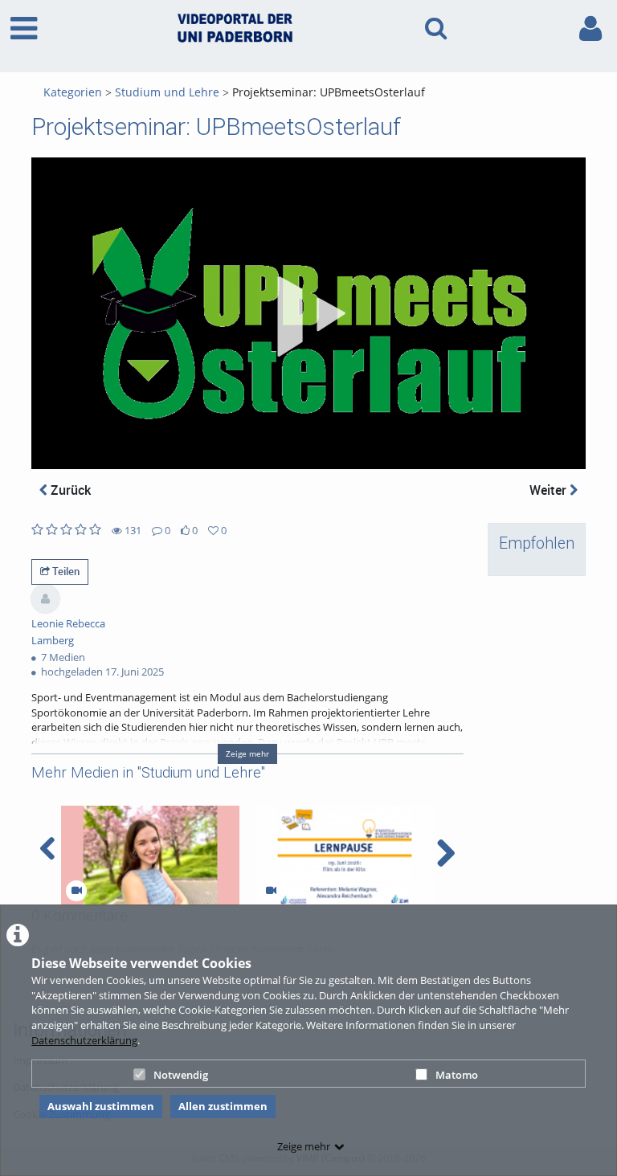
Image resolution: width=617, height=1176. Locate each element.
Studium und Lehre (167, 92)
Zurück (69, 490)
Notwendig (180, 1075)
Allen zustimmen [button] (223, 1106)
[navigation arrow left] (47, 849)
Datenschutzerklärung (84, 1040)
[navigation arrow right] (445, 853)
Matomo (456, 1075)
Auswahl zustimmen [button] (100, 1106)
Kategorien (72, 92)
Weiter (549, 490)
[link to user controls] (590, 28)
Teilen (65, 571)
